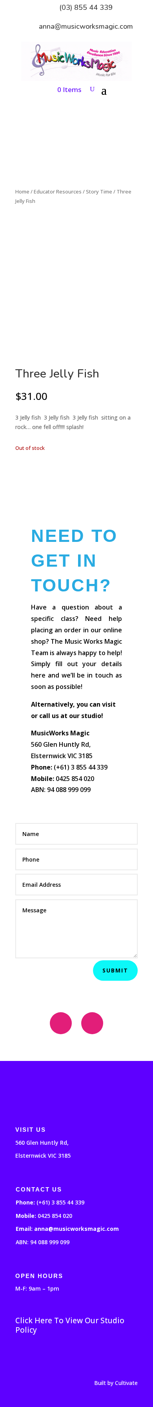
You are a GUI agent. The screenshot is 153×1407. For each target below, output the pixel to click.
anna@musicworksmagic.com (86, 26)
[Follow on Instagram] (92, 1023)
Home (22, 191)
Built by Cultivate (116, 1383)
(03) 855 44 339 (86, 7)
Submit (115, 970)
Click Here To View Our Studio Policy (69, 1325)
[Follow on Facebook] (61, 1023)
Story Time (99, 191)
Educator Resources (58, 191)
